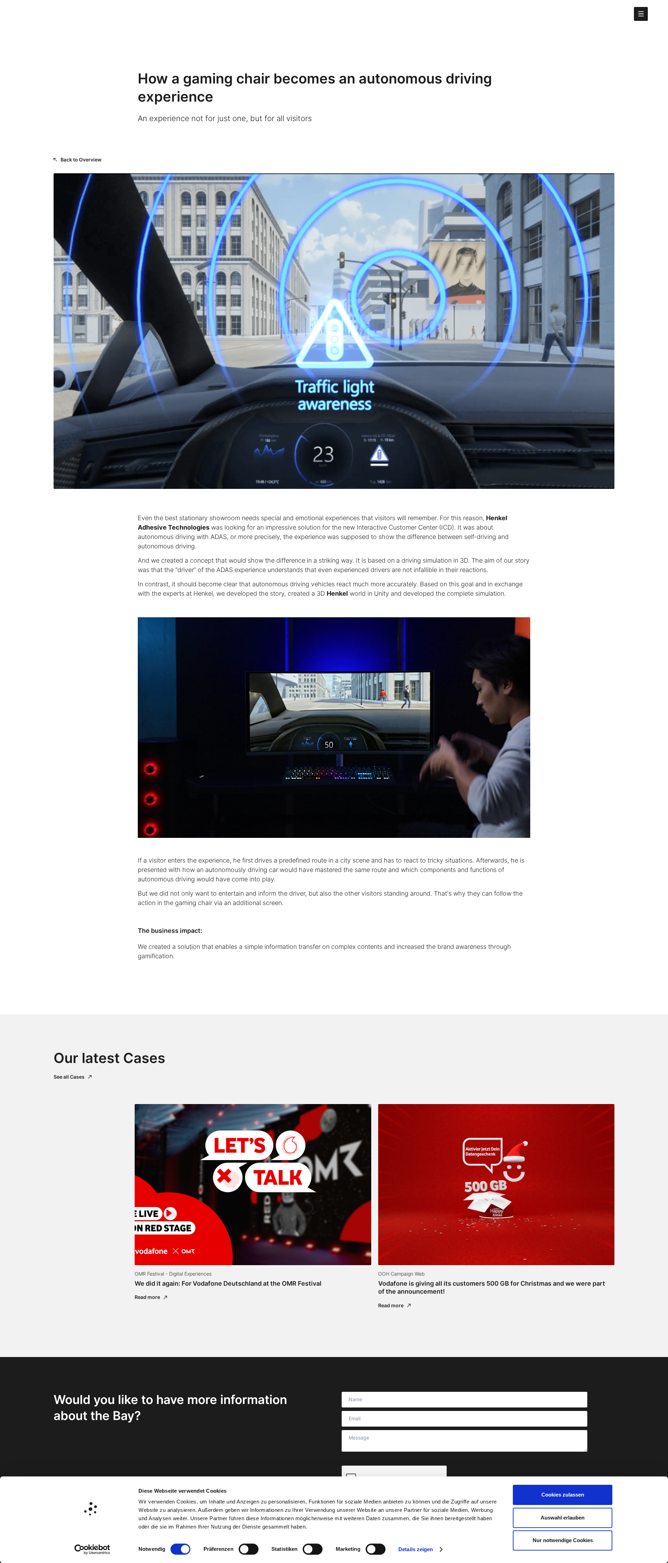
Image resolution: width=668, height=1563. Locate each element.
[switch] (249, 1549)
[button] (641, 14)
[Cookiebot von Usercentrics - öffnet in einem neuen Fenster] (92, 1549)
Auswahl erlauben (562, 1518)
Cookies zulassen (562, 1495)
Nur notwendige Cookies (563, 1540)
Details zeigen (415, 1549)
